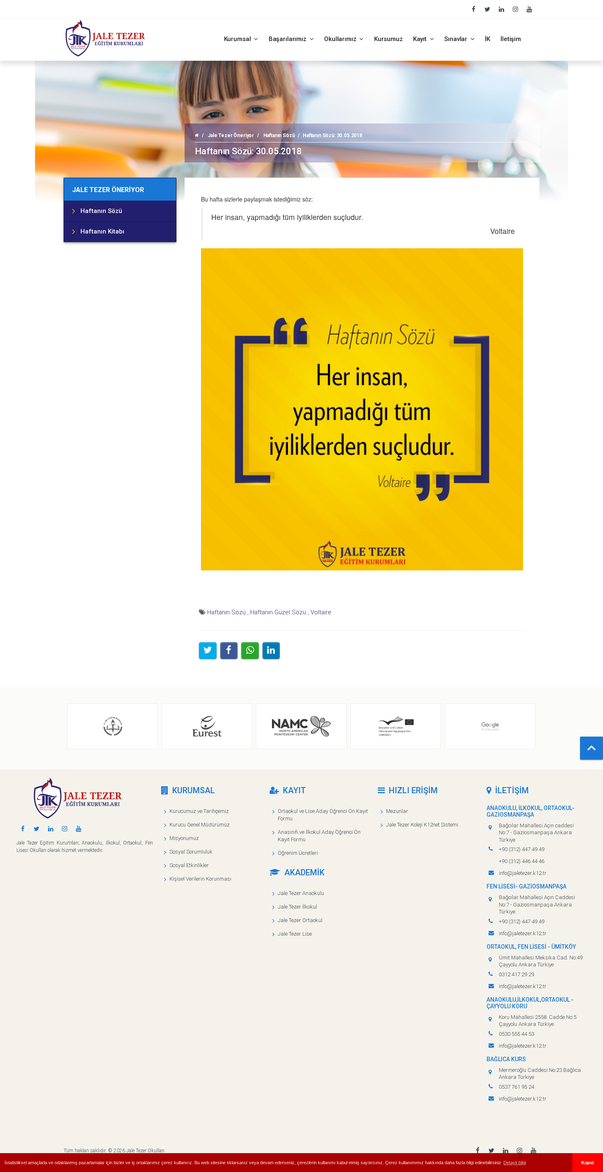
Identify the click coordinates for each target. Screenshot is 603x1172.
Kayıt (420, 39)
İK (487, 39)
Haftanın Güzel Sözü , (279, 612)
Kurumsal (238, 39)
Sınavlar (456, 39)
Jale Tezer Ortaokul (300, 920)
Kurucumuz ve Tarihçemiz (199, 811)
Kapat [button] (587, 1162)
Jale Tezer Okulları (145, 1151)
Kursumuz (388, 39)
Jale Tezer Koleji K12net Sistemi (422, 825)
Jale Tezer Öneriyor (231, 135)
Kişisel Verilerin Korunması (200, 879)
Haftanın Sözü (279, 135)
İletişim (510, 39)
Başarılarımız (288, 39)
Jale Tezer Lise (295, 934)
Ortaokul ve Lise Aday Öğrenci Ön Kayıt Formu (323, 815)
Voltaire (321, 612)
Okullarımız (341, 39)
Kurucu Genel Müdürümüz (199, 825)
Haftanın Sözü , (228, 612)
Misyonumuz (184, 838)
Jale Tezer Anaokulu (301, 893)
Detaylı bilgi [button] (514, 1162)
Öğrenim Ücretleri (298, 853)
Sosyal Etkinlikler (189, 865)
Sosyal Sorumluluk (190, 852)
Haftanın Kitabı (102, 231)
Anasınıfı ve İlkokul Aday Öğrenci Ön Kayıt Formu (319, 835)
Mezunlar (397, 811)
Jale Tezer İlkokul (297, 907)
